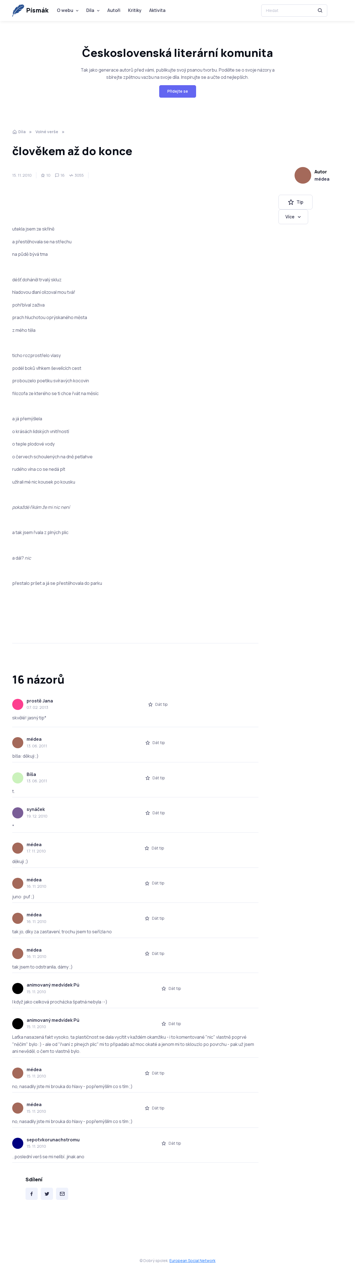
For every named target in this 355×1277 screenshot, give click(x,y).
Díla (90, 10)
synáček (36, 809)
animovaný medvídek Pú (53, 985)
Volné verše (47, 131)
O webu (65, 10)
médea (322, 179)
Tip (299, 202)
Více (290, 216)
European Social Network (192, 1260)
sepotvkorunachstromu (53, 1140)
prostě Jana (40, 701)
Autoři (113, 10)
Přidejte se (177, 91)
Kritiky (134, 10)
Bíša (31, 774)
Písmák (37, 10)
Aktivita (157, 10)
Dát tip (161, 704)
